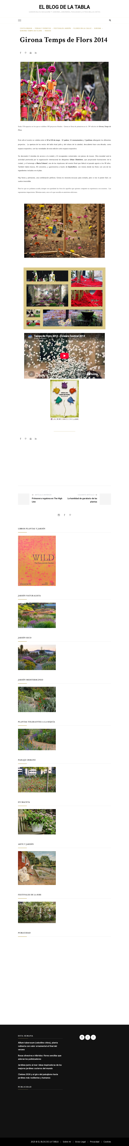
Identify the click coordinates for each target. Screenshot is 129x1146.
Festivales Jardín (62, 28)
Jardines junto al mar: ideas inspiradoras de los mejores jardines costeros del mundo (40, 1066)
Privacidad (94, 1141)
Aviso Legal (80, 1141)
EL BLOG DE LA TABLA (64, 7)
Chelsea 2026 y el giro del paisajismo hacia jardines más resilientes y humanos (38, 1076)
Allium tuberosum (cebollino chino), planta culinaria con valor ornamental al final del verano (38, 1046)
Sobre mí (67, 1141)
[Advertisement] (64, 460)
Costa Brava (26, 28)
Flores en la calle (82, 28)
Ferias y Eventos (43, 28)
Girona (97, 28)
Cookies (107, 1141)
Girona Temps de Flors (31, 31)
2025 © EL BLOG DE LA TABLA (45, 1141)
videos (48, 31)
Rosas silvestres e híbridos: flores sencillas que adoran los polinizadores (39, 1057)
